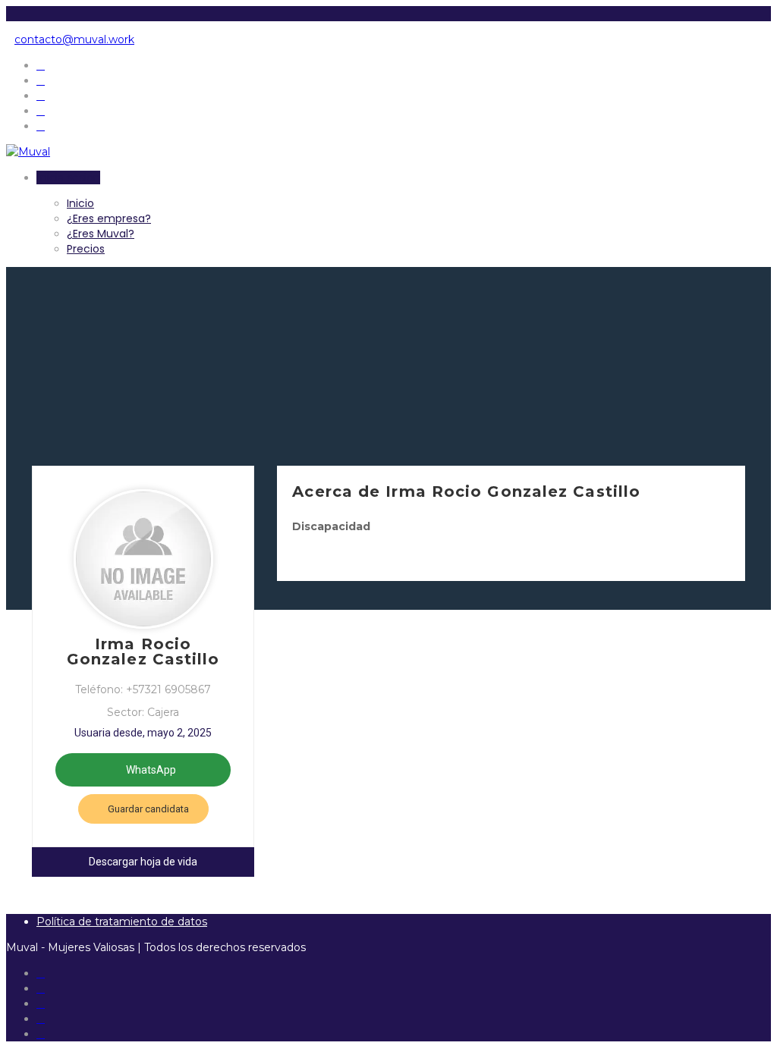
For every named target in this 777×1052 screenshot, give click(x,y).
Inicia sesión (68, 177)
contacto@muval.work (74, 39)
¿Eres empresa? (109, 218)
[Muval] (28, 152)
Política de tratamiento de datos (121, 921)
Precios (86, 248)
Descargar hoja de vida (143, 862)
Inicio (80, 203)
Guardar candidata (147, 809)
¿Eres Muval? (100, 233)
